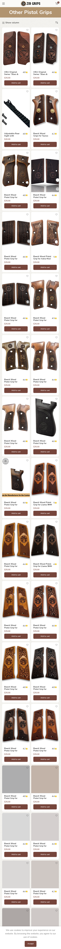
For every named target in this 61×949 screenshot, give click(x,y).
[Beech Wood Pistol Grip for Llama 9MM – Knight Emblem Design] (45, 479)
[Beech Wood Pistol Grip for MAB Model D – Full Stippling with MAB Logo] (16, 922)
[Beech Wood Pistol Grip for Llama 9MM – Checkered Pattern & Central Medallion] (16, 540)
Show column (12, 23)
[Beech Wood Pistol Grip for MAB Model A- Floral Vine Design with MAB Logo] (16, 874)
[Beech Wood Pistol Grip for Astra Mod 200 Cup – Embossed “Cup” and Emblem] (45, 233)
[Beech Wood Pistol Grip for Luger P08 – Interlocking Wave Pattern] (16, 779)
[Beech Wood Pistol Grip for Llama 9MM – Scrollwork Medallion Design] (45, 663)
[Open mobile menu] (3, 3)
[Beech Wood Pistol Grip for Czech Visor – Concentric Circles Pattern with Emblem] (16, 479)
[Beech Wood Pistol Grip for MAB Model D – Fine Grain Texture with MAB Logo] (45, 874)
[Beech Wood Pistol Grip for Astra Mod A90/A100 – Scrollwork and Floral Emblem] (45, 356)
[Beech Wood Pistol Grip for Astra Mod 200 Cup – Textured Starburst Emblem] (16, 294)
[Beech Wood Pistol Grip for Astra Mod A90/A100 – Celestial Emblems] (16, 356)
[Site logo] (30, 3)
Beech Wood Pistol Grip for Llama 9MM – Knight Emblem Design (42, 506)
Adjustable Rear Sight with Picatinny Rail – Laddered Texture (12, 137)
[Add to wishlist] (27, 29)
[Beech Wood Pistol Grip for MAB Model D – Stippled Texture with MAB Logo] (45, 922)
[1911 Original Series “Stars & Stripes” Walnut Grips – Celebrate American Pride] (16, 48)
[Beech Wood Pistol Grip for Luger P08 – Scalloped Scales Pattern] (45, 779)
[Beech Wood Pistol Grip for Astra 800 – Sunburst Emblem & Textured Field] (16, 171)
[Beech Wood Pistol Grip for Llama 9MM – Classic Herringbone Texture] (45, 540)
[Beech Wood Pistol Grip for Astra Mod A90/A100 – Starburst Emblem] (16, 417)
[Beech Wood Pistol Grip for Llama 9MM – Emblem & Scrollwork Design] (45, 602)
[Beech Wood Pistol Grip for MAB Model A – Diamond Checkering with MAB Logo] (16, 827)
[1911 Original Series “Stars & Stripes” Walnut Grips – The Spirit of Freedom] (45, 48)
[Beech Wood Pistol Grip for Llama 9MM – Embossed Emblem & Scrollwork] (16, 663)
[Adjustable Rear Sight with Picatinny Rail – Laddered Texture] (16, 110)
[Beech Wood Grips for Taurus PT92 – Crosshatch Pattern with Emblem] (45, 110)
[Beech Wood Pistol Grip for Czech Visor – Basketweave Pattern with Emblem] (45, 417)
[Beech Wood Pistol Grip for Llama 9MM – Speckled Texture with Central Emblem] (45, 725)
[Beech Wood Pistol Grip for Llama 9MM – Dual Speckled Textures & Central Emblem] (16, 602)
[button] (16, 82)
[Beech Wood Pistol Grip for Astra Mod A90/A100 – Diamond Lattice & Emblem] (45, 294)
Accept (31, 943)
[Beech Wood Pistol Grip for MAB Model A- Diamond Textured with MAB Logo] (45, 827)
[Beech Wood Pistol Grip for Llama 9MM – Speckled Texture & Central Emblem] (16, 725)
